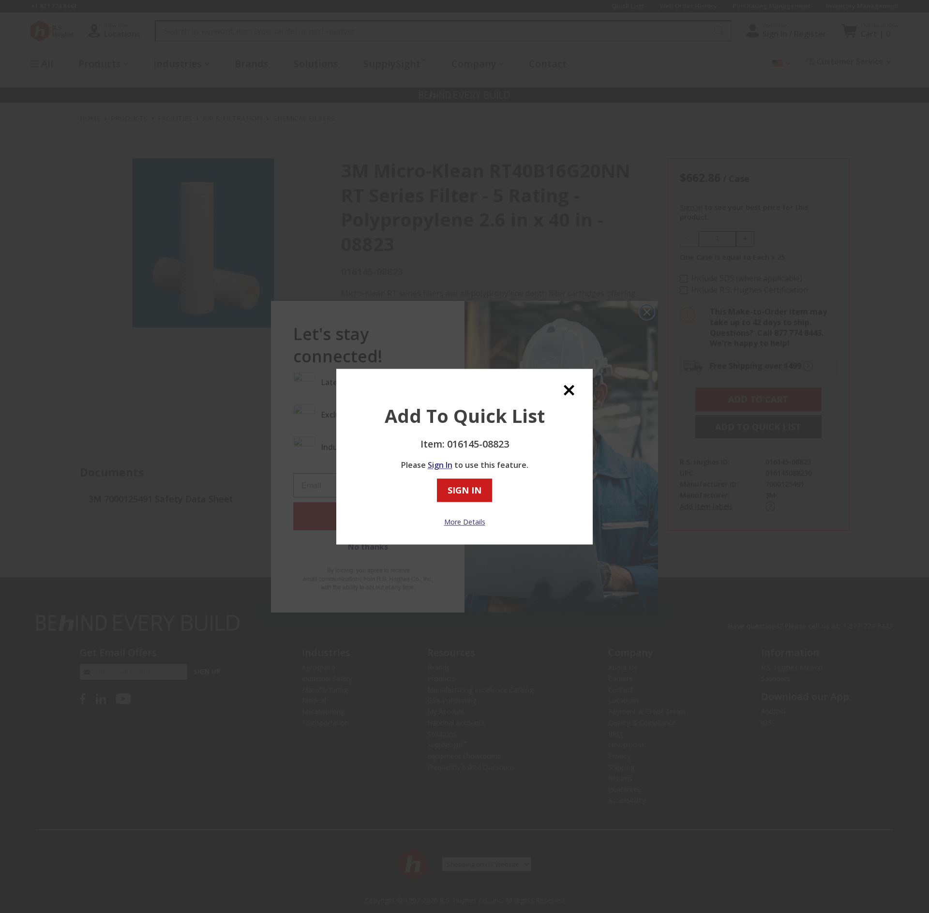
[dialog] (464, 456)
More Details (464, 522)
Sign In (440, 465)
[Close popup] (569, 390)
